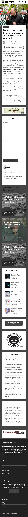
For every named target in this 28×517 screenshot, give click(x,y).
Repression (6, 27)
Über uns (4, 467)
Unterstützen (5, 470)
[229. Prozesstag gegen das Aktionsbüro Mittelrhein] (14, 204)
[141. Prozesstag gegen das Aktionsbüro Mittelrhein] (14, 254)
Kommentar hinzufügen (21, 212)
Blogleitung (7, 41)
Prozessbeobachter (10, 212)
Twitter (4, 506)
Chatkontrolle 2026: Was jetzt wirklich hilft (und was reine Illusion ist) (13, 388)
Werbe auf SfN (5, 473)
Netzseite (5, 152)
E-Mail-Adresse (6, 146)
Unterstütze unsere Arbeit (14, 323)
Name (4, 141)
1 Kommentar (7, 43)
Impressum (5, 464)
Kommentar (5, 122)
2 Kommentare (16, 237)
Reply (9, 181)
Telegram (4, 503)
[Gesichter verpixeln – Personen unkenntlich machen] (14, 229)
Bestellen (14, 491)
